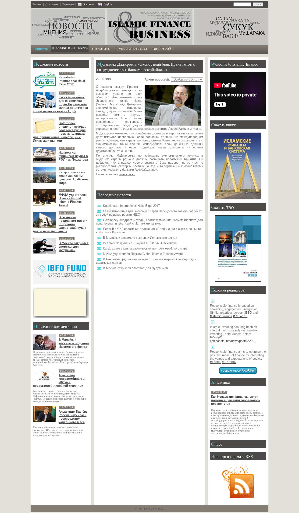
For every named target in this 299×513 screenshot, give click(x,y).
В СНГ (72, 47)
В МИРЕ (83, 47)
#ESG (248, 312)
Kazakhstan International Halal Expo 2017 (131, 205)
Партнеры (68, 4)
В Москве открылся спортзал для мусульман (135, 268)
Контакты (88, 4)
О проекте (52, 4)
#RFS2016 (240, 316)
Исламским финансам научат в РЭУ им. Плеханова (140, 243)
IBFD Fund (144, 508)
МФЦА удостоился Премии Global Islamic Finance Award (143, 254)
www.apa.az (127, 174)
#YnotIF (215, 362)
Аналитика (100, 49)
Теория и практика (131, 49)
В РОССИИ (59, 47)
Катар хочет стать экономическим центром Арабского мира (145, 248)
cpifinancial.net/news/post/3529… (233, 341)
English (108, 4)
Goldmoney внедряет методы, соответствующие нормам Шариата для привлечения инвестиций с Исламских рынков (149, 221)
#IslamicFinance (221, 316)
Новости (40, 49)
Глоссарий (162, 49)
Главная (37, 4)
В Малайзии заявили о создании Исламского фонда (140, 237)
